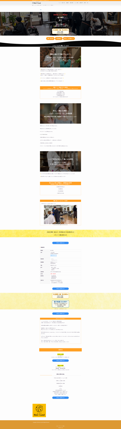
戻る (40, 9)
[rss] (88, 0)
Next (78, 223)
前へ (42, 223)
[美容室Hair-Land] (36, 3)
